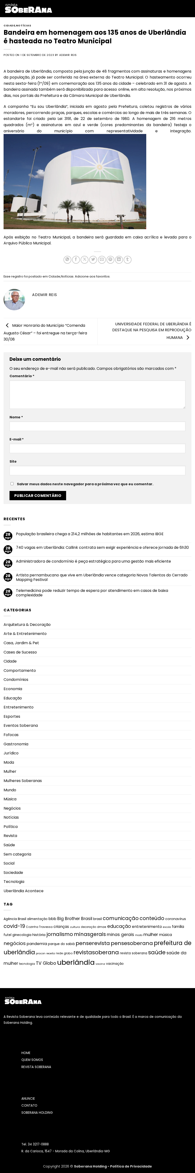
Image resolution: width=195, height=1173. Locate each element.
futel (7, 934)
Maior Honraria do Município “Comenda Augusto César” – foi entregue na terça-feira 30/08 (45, 332)
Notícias (23, 25)
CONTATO (29, 1105)
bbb (52, 918)
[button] (59, 8)
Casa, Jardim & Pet (21, 643)
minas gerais (120, 934)
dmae (101, 927)
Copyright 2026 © (58, 1166)
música (165, 934)
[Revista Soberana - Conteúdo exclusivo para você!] (28, 8)
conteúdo (152, 918)
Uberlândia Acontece (24, 891)
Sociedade (13, 872)
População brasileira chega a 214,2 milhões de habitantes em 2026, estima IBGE (90, 534)
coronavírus (175, 918)
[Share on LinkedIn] (119, 260)
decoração (88, 927)
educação (119, 926)
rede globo (64, 953)
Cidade (9, 25)
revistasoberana (96, 952)
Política (11, 826)
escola (167, 927)
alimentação (37, 919)
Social (9, 863)
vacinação (115, 963)
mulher (150, 934)
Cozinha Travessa (39, 927)
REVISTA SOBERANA (36, 1067)
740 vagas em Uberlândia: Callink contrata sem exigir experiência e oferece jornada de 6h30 (102, 547)
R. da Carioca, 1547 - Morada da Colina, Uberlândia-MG (65, 1151)
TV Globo (46, 963)
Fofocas (11, 734)
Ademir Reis (68, 55)
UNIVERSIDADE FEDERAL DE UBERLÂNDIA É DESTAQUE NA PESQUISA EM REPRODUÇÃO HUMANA (151, 330)
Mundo (10, 790)
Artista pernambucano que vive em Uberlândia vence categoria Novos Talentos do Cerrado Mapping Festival (102, 577)
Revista (10, 835)
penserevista (93, 943)
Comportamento (20, 670)
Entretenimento (19, 707)
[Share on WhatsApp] (67, 260)
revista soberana (133, 953)
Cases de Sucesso (20, 652)
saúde (157, 952)
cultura (75, 927)
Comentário (22, 376)
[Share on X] (84, 260)
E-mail (17, 439)
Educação (13, 698)
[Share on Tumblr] (128, 260)
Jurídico (11, 753)
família (178, 926)
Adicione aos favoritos (92, 276)
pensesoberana (132, 943)
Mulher (10, 771)
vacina (100, 964)
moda (138, 935)
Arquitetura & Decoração (27, 624)
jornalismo (59, 934)
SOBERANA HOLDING (37, 1112)
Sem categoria (17, 854)
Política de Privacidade (131, 1166)
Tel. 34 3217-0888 (35, 1144)
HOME (25, 1053)
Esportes (12, 716)
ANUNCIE (28, 1098)
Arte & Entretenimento (25, 633)
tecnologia (27, 964)
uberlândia (76, 962)
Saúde (9, 845)
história (38, 934)
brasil (97, 918)
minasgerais (90, 934)
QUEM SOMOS (32, 1060)
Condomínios (16, 679)
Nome (16, 417)
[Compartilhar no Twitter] (93, 260)
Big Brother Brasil (74, 918)
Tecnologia (14, 881)
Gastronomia (16, 744)
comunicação (121, 918)
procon (40, 953)
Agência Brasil (15, 919)
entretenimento (147, 926)
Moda (9, 762)
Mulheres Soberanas (23, 780)
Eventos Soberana (21, 725)
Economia (13, 689)
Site (13, 461)
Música (10, 799)
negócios (15, 943)
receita (50, 953)
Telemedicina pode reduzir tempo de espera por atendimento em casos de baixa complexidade (92, 592)
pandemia (37, 943)
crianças (61, 926)
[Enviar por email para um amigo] (102, 260)
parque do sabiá (61, 944)
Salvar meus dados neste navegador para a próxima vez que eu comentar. (85, 484)
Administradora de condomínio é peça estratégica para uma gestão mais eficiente (93, 561)
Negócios (12, 808)
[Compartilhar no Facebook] (76, 260)
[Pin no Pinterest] (110, 260)
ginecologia (21, 935)
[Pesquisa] (189, 8)
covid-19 (14, 926)
